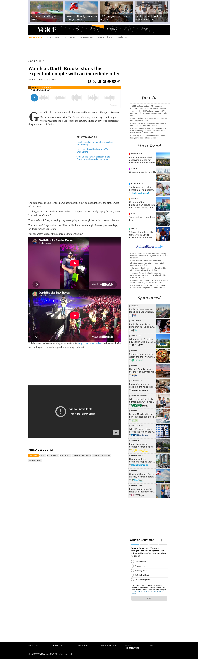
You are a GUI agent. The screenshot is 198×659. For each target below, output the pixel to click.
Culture (112, 29)
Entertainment (87, 37)
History (135, 198)
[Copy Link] (119, 81)
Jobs (133, 213)
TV (64, 37)
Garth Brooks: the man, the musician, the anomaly (95, 143)
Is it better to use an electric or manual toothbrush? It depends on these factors (147, 286)
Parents (96, 455)
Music (73, 37)
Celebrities (106, 455)
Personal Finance (139, 395)
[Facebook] (89, 81)
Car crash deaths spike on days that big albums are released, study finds (148, 269)
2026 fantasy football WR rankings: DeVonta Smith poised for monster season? (148, 107)
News (77, 29)
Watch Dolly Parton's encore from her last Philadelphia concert (149, 119)
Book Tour (136, 320)
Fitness (134, 305)
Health (94, 28)
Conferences (137, 425)
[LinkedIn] (99, 81)
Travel (134, 350)
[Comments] (109, 81)
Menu (33, 30)
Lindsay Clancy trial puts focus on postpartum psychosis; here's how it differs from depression (149, 275)
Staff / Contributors (132, 646)
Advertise (57, 645)
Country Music (35, 461)
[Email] (114, 81)
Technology (136, 154)
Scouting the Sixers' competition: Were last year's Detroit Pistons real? (147, 136)
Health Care (136, 485)
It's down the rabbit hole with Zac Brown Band (93, 150)
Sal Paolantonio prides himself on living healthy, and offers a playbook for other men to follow (149, 255)
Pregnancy (86, 455)
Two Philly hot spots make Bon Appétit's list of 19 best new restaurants (148, 124)
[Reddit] (104, 81)
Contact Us (82, 645)
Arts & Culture (105, 37)
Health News (137, 455)
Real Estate (136, 335)
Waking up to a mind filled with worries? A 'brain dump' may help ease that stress (149, 281)
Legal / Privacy (108, 645)
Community (136, 440)
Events (129, 28)
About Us (32, 645)
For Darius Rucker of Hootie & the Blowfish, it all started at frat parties (93, 158)
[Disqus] (74, 535)
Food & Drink (53, 37)
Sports (146, 28)
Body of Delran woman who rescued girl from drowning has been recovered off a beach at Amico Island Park (148, 130)
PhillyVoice (47, 30)
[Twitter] (94, 81)
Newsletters (121, 37)
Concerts (76, 455)
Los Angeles (65, 455)
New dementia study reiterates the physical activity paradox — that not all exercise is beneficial (147, 262)
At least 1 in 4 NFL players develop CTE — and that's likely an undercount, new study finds (149, 113)
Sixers (134, 228)
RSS (151, 645)
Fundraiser (136, 380)
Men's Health (137, 183)
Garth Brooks (46, 87)
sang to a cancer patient (90, 343)
